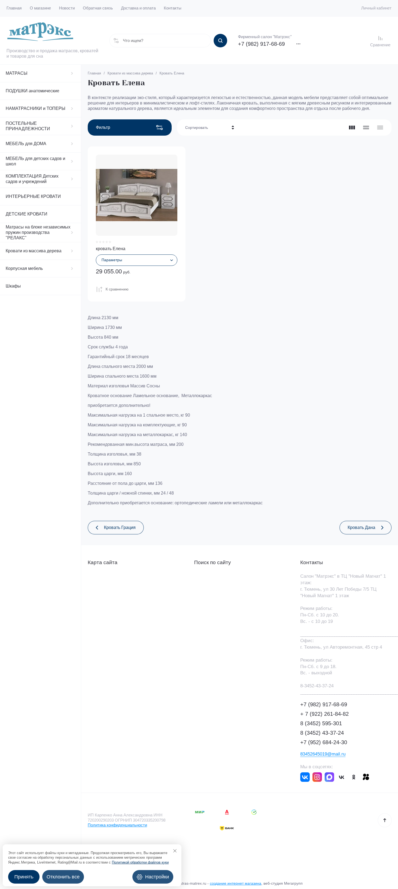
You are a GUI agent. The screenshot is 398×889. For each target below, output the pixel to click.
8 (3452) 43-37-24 (322, 733)
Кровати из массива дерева (33, 251)
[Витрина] (352, 127)
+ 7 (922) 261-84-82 (324, 714)
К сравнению (117, 289)
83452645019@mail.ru (322, 754)
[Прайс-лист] (380, 127)
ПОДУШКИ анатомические (32, 91)
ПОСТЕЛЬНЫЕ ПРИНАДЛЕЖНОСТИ (28, 126)
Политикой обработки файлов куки (140, 862)
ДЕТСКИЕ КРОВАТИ (26, 214)
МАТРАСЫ (16, 73)
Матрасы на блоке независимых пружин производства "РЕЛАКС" (38, 232)
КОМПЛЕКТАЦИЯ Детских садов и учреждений (32, 179)
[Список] (366, 127)
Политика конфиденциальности (117, 825)
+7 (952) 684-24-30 (323, 742)
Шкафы (13, 286)
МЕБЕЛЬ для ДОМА (26, 143)
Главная (94, 73)
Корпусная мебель (24, 268)
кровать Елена (110, 248)
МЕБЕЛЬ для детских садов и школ (35, 161)
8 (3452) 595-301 (321, 723)
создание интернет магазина (235, 883)
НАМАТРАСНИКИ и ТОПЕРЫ (35, 108)
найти (220, 40)
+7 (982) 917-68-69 (261, 44)
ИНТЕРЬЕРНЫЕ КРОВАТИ (33, 196)
